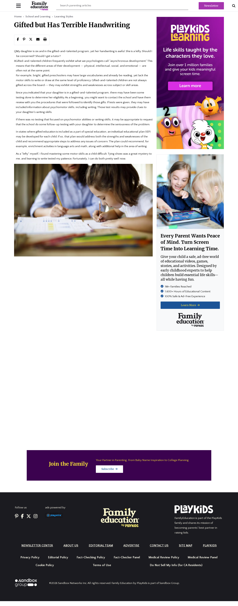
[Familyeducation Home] (120, 517)
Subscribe (108, 469)
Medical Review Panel (203, 557)
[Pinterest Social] (16, 516)
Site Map (185, 545)
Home (18, 16)
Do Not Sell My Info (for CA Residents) (176, 565)
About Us (70, 545)
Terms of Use (102, 565)
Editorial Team (101, 545)
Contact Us (159, 545)
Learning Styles (63, 16)
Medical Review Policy (163, 557)
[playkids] (190, 83)
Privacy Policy (30, 557)
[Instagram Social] (36, 516)
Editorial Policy (58, 557)
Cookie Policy (45, 565)
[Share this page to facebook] (18, 39)
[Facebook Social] (22, 516)
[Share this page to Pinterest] (24, 39)
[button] (30, 39)
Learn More (189, 305)
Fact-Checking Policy (91, 557)
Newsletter (211, 5)
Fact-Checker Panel (127, 557)
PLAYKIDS (210, 545)
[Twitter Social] (28, 516)
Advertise (131, 545)
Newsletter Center (37, 545)
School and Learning (38, 16)
